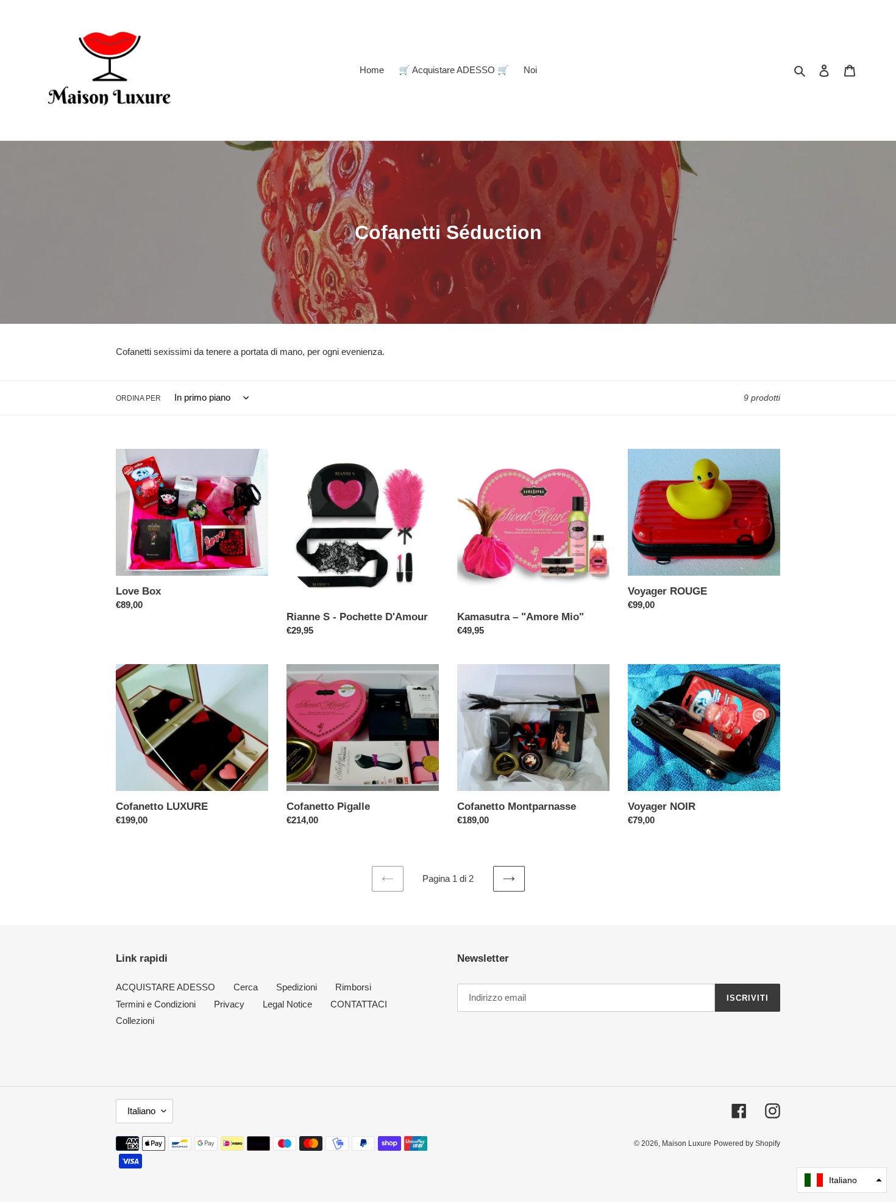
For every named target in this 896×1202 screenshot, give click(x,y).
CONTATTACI (358, 1004)
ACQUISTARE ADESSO (165, 987)
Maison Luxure (686, 1143)
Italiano (141, 1111)
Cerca (245, 987)
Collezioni (135, 1020)
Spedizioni (296, 987)
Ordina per (138, 398)
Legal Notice (287, 1004)
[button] (842, 1180)
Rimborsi (353, 987)
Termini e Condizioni (156, 1004)
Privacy (229, 1004)
